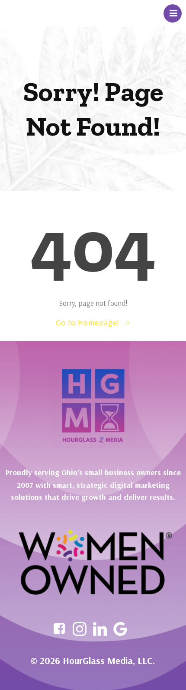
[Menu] (173, 13)
